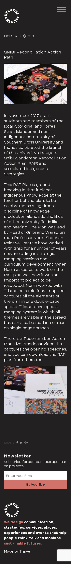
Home (10, 35)
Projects (26, 35)
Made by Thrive (17, 551)
